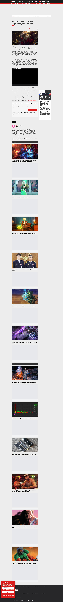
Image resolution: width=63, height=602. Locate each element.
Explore (48, 3)
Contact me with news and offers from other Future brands (8, 590)
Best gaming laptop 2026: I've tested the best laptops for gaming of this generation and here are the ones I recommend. (45, 113)
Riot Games (14, 122)
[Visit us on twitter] (33, 1)
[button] (51, 1)
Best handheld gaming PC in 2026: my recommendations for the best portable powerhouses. (45, 117)
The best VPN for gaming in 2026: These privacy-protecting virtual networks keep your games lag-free (45, 98)
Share (14, 28)
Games (15, 3)
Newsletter (44, 3)
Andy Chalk (16, 25)
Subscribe (43, 1)
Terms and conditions (35, 593)
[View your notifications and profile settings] (50, 1)
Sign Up (8, 592)
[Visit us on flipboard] (39, 1)
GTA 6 (23, 16)
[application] (25, 76)
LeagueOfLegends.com (32, 100)
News (13, 25)
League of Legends (32, 46)
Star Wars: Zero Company (36, 16)
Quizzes (48, 16)
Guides (36, 3)
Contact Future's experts (25, 593)
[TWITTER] (16, 126)
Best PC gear (29, 16)
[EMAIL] (18, 126)
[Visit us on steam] (31, 1)
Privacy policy (43, 593)
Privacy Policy (11, 595)
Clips (43, 16)
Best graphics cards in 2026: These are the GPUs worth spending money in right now (45, 108)
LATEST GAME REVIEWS (48, 91)
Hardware (18, 3)
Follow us (31, 28)
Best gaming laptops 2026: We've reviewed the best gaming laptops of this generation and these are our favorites (45, 103)
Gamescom (18, 16)
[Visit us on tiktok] (40, 1)
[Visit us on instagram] (35, 1)
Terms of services (23, 112)
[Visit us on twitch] (37, 1)
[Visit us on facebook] (32, 1)
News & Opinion (24, 3)
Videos (40, 3)
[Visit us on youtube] (36, 1)
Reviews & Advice (31, 3)
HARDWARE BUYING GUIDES (42, 91)
